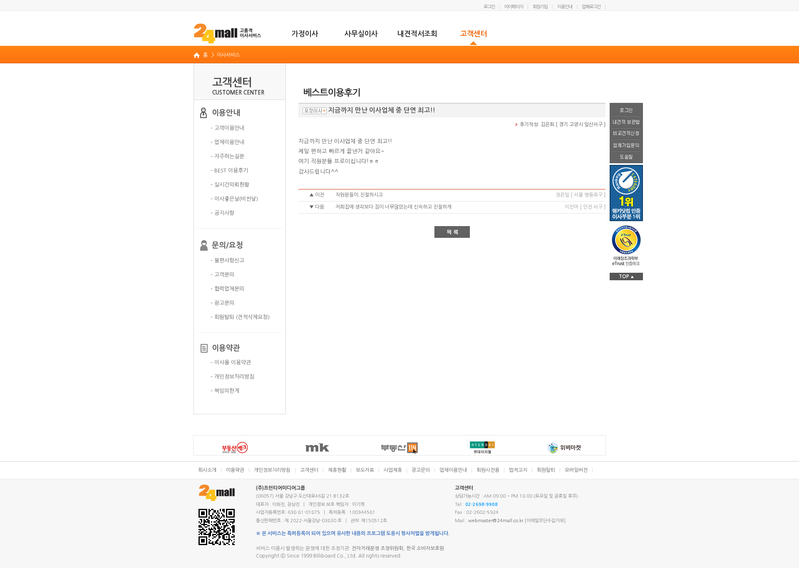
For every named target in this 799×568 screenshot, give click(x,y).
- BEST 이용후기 (229, 170)
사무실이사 (361, 33)
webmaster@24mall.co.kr (496, 520)
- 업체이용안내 (227, 142)
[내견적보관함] (626, 122)
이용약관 (235, 470)
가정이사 (305, 33)
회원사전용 (487, 470)
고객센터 (473, 33)
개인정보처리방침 (272, 470)
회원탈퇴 (546, 470)
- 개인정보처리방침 (232, 376)
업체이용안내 (453, 470)
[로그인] (626, 109)
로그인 (489, 7)
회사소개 (207, 470)
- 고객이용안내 (227, 128)
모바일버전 (576, 470)
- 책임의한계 (225, 391)
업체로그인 (591, 7)
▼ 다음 (316, 206)
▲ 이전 (316, 194)
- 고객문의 (222, 274)
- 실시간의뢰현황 (230, 184)
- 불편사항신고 (227, 260)
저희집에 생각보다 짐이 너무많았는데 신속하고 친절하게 (393, 206)
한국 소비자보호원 (425, 548)
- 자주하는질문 (227, 156)
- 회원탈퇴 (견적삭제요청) (240, 317)
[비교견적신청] (626, 134)
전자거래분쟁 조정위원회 (377, 548)
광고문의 (421, 470)
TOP (626, 276)
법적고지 (518, 470)
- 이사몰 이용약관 (231, 362)
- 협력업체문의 (227, 288)
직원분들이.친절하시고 (359, 194)
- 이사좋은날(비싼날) (234, 199)
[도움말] (626, 157)
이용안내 (564, 7)
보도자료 (365, 470)
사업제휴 (393, 470)
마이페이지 (513, 7)
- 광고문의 (222, 303)
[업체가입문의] (626, 146)
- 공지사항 (222, 213)
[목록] (452, 232)
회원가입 (540, 7)
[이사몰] (228, 33)
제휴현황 (337, 470)
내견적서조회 (417, 33)
